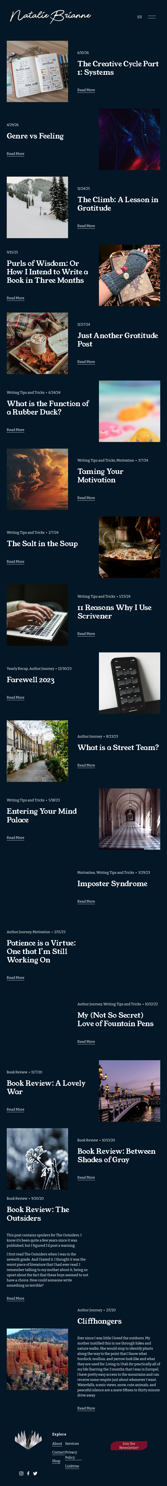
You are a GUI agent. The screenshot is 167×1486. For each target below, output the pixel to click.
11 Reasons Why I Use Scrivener (114, 612)
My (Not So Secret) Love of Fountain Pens (115, 1019)
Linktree (72, 1466)
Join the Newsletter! (129, 1446)
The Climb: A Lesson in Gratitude (118, 204)
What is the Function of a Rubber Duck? (48, 408)
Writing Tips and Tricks (26, 393)
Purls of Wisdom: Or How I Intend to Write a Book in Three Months (47, 272)
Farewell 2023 (31, 680)
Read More (86, 90)
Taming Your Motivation (100, 476)
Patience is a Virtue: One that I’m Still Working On (41, 951)
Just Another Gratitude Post (117, 340)
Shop (56, 1461)
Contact (58, 1452)
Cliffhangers (99, 1321)
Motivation (125, 460)
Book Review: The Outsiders (38, 1214)
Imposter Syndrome (112, 884)
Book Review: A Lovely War (46, 1087)
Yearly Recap (17, 669)
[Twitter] (35, 1473)
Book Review (17, 1072)
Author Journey (41, 669)
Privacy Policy (71, 1455)
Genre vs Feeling (35, 136)
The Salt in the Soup (42, 544)
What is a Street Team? (118, 748)
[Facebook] (28, 1473)
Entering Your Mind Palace (42, 815)
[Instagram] (21, 1473)
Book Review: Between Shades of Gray (116, 1155)
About (57, 1444)
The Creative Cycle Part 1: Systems (118, 68)
